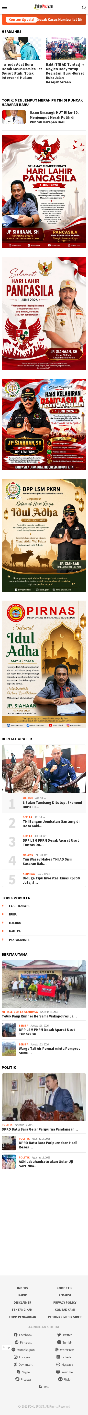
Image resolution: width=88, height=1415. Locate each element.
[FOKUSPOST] (44, 6)
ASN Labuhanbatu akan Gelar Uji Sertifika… (46, 1163)
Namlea (15, 931)
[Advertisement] (44, 1222)
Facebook (25, 1335)
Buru (13, 914)
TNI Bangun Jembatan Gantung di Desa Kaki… (51, 823)
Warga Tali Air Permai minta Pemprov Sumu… (49, 1050)
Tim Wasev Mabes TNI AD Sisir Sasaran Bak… (47, 861)
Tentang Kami (22, 1310)
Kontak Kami (65, 1310)
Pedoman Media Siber (65, 1317)
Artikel (7, 1012)
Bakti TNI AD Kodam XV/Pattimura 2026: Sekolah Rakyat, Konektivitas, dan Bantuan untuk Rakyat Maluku (65, 75)
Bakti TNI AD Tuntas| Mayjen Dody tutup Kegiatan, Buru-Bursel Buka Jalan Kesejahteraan (20, 73)
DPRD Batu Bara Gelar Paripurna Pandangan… (40, 1129)
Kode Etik (65, 1288)
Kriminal (29, 873)
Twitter (67, 1335)
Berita (27, 817)
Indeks (22, 1288)
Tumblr (67, 1342)
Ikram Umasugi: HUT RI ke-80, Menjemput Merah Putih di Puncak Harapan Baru (54, 117)
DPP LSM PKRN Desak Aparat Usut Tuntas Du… (51, 842)
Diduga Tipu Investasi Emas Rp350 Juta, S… (51, 880)
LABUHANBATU (20, 906)
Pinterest (26, 1342)
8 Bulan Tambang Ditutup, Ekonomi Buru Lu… (52, 804)
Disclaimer (22, 1302)
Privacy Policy (64, 1302)
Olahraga (31, 1012)
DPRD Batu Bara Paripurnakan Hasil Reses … (48, 1145)
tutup (6, 1347)
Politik (7, 1125)
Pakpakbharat (20, 940)
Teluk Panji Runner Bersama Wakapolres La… (39, 1016)
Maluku (28, 798)
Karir (22, 1295)
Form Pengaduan (22, 1317)
